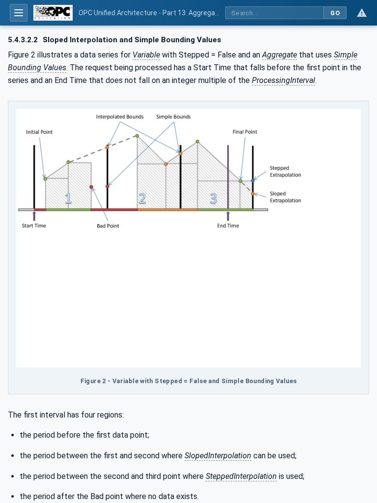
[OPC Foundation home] (53, 13)
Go (335, 13)
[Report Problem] (361, 12)
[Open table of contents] (18, 13)
